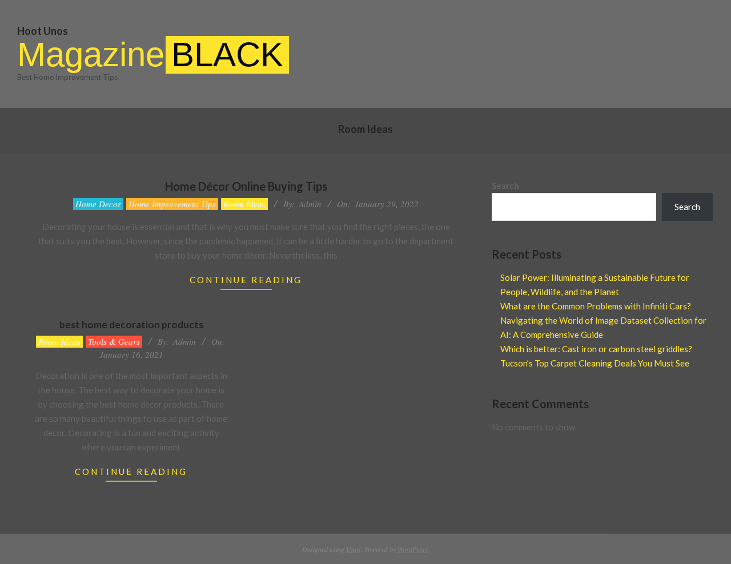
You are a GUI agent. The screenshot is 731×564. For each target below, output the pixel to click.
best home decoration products (131, 325)
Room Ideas (244, 204)
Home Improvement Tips (172, 204)
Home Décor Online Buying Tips (246, 186)
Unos (353, 549)
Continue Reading (246, 280)
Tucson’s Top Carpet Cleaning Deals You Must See (594, 363)
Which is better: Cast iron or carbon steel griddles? (596, 349)
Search (505, 185)
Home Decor (98, 204)
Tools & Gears (114, 341)
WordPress (412, 549)
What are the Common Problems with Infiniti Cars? (595, 306)
